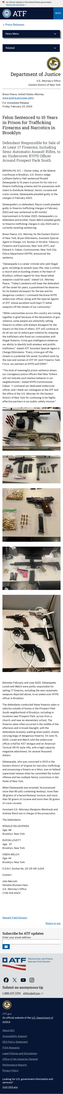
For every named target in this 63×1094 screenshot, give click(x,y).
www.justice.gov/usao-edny (18, 98)
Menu (58, 13)
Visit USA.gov (10, 1087)
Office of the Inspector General (20, 1059)
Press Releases (14, 24)
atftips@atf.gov (32, 993)
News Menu (12, 33)
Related (10, 48)
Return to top (53, 923)
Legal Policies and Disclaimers (19, 1053)
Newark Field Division (14, 917)
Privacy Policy (10, 1070)
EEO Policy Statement (15, 1041)
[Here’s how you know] (31, 3)
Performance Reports (14, 1064)
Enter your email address (16, 937)
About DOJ (8, 1030)
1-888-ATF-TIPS (11, 993)
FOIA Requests (11, 1047)
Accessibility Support (14, 1036)
